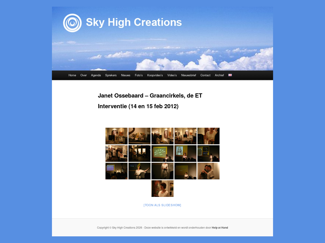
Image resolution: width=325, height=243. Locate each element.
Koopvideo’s (155, 75)
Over (83, 75)
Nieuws (125, 75)
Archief (219, 75)
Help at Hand (220, 227)
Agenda (96, 75)
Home (72, 75)
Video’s (172, 75)
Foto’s (139, 75)
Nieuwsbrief (188, 75)
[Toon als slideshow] (162, 205)
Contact (205, 75)
